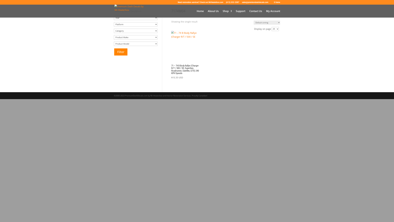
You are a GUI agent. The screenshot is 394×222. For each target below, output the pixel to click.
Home (200, 11)
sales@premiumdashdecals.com (255, 2)
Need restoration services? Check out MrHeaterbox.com (200, 2)
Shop (226, 11)
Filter (120, 52)
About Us (213, 11)
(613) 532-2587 (232, 2)
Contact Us (255, 11)
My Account (273, 11)
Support (240, 11)
